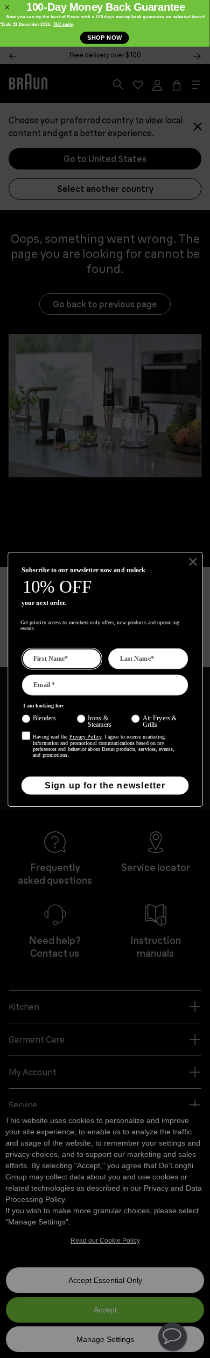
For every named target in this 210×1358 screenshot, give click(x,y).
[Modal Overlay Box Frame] (105, 23)
